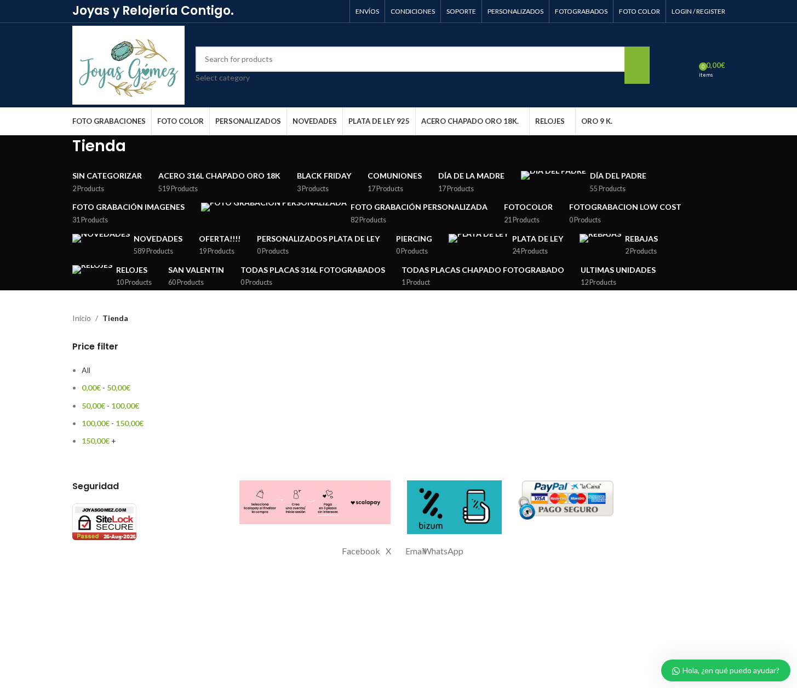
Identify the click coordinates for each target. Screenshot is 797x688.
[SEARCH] (637, 65)
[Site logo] (128, 64)
